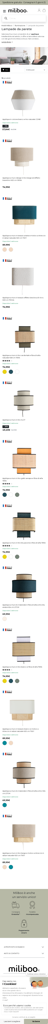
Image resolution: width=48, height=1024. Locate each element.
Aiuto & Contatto (11, 953)
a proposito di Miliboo (14, 947)
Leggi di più (6, 42)
